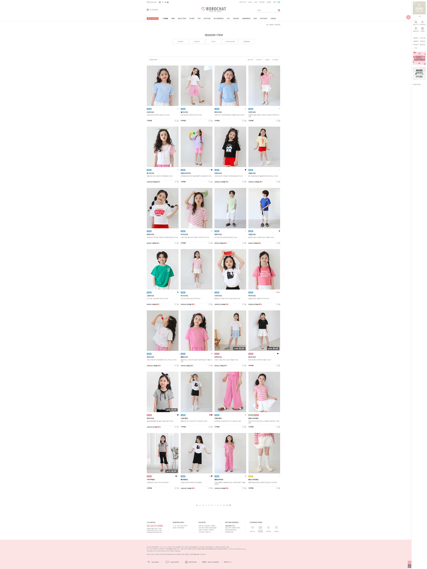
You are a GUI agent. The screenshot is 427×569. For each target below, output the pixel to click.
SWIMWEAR (246, 18)
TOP (199, 18)
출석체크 (422, 44)
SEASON (236, 18)
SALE (255, 18)
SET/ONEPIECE (219, 18)
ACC (228, 18)
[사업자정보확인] (163, 547)
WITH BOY (263, 18)
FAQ (416, 48)
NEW (173, 18)
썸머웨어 (180, 41)
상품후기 (416, 38)
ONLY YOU (242, 2)
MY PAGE (262, 2)
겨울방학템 (246, 41)
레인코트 (197, 41)
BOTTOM (207, 18)
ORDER (269, 2)
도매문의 (416, 44)
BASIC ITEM (182, 18)
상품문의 (416, 41)
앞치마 (213, 41)
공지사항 (422, 38)
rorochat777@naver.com (238, 549)
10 (224, 505)
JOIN (255, 2)
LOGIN (250, 2)
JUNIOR (273, 18)
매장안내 (422, 41)
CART (276, 2)
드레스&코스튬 (230, 41)
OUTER (191, 18)
